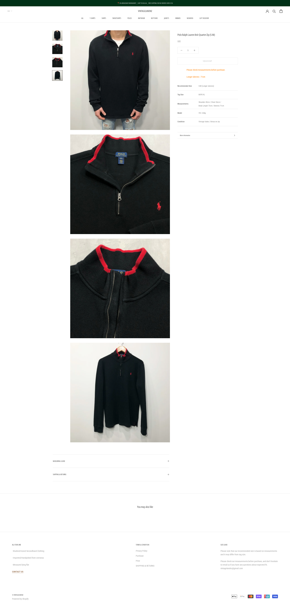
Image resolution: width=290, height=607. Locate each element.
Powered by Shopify (20, 599)
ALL (82, 18)
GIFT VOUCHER (204, 18)
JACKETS (166, 18)
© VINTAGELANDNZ (17, 595)
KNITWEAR (141, 18)
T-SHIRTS (92, 18)
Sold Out (207, 61)
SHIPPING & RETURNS (59, 474)
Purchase (140, 556)
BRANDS (177, 18)
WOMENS (190, 18)
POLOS (129, 18)
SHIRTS (104, 18)
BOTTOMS (154, 18)
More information (185, 135)
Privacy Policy (141, 551)
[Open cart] (281, 11)
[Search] (274, 11)
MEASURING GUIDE (59, 461)
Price (138, 561)
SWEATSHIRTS (116, 18)
